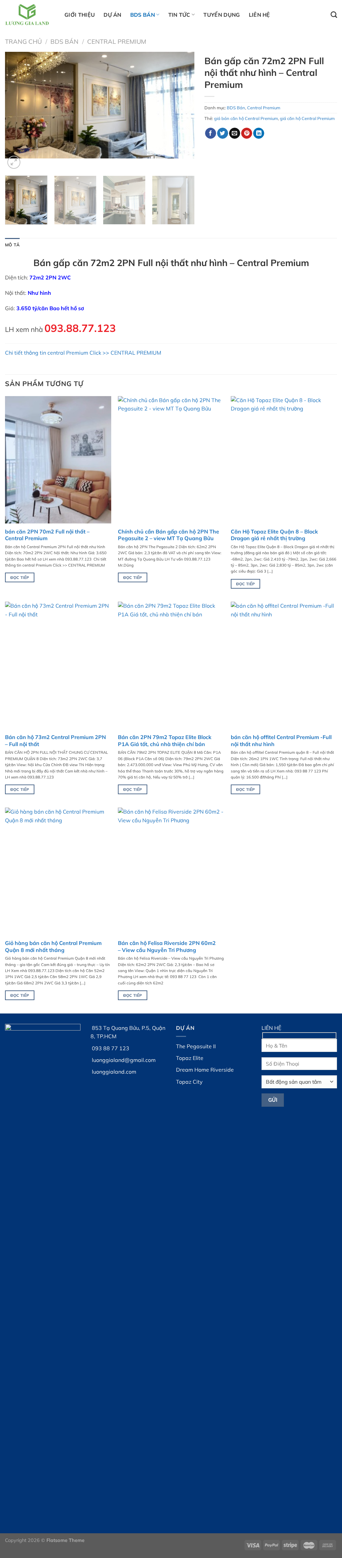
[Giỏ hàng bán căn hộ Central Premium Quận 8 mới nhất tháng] (58, 871)
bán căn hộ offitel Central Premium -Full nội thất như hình (281, 740)
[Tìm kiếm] (334, 14)
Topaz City (189, 1081)
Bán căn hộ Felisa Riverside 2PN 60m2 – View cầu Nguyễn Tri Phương (167, 946)
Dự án (113, 14)
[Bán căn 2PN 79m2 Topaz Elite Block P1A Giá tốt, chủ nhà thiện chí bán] (171, 665)
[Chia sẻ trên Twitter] (222, 133)
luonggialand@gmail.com (124, 1060)
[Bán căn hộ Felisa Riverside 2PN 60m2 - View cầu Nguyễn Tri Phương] (171, 871)
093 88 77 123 (110, 1048)
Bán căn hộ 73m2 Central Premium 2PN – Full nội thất (55, 740)
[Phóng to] (13, 162)
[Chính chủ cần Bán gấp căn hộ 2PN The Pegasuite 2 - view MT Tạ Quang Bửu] (171, 460)
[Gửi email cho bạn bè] (234, 133)
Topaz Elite (189, 1058)
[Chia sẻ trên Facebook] (210, 133)
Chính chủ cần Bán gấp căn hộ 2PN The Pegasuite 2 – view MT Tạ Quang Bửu (168, 535)
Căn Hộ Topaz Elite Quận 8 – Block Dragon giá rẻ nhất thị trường (274, 535)
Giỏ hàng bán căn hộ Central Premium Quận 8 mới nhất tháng (53, 946)
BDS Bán (142, 14)
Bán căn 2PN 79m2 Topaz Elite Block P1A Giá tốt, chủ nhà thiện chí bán (164, 740)
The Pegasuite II (196, 1046)
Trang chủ (23, 41)
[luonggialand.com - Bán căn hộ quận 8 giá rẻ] (29, 14)
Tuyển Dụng (221, 14)
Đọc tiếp (19, 577)
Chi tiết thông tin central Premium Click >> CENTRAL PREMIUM (83, 352)
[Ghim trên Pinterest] (246, 133)
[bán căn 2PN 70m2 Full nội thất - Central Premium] (58, 460)
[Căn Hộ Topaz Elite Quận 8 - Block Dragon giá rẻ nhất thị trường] (284, 460)
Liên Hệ (259, 14)
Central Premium (116, 41)
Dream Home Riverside (205, 1069)
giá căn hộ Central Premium (307, 118)
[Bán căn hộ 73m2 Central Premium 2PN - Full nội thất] (58, 665)
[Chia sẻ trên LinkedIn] (258, 133)
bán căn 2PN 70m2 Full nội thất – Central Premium (47, 535)
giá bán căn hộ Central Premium (246, 118)
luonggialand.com (114, 1071)
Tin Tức (179, 14)
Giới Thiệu (79, 14)
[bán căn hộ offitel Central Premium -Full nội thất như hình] (284, 665)
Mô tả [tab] (12, 244)
